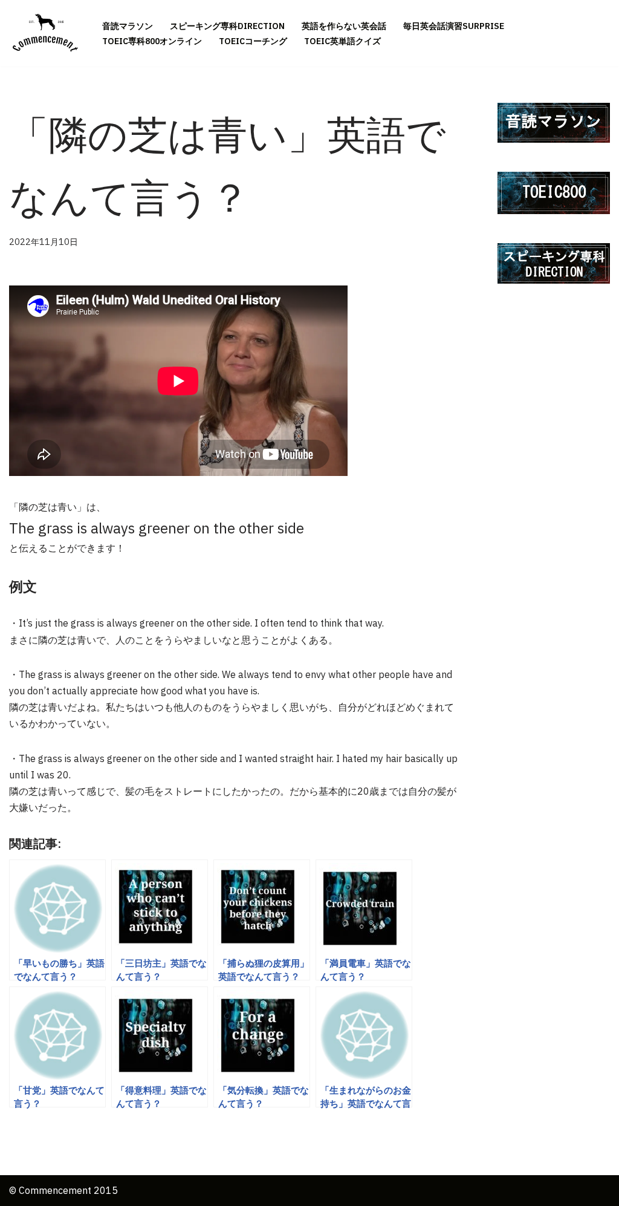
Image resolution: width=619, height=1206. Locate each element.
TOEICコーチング (253, 41)
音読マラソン (127, 26)
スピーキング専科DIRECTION (227, 26)
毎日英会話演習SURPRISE (453, 26)
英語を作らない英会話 (344, 26)
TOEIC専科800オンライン (152, 41)
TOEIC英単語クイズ (342, 41)
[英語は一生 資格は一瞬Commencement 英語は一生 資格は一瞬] (45, 33)
